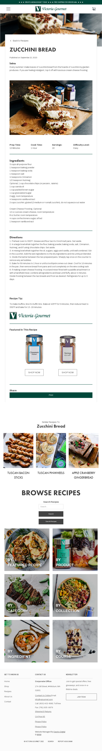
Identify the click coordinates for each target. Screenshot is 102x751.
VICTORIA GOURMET (32, 741)
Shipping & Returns (43, 711)
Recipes (7, 691)
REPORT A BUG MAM (65, 741)
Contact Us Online (43, 695)
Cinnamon (27, 177)
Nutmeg (26, 180)
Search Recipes (51, 502)
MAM (39, 735)
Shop (6, 686)
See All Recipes (51, 521)
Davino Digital (59, 732)
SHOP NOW (34, 372)
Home (7, 681)
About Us (8, 697)
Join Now (81, 697)
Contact (7, 702)
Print (51, 395)
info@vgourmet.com (44, 699)
